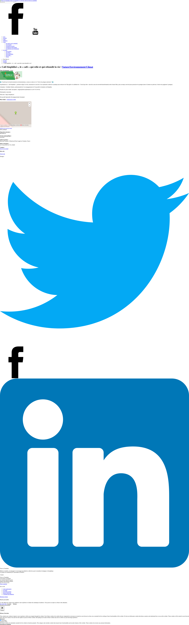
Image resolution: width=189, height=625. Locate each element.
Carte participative (7, 589)
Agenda (5, 38)
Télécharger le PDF (11, 99)
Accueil (5, 60)
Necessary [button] (2, 618)
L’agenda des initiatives (8, 594)
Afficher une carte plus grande (6, 128)
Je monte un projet (10, 46)
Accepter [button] (9, 604)
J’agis (4, 42)
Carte (4, 39)
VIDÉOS (5, 40)
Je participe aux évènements (12, 48)
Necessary (4, 620)
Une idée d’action (7, 591)
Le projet (5, 50)
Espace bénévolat (7, 593)
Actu (4, 36)
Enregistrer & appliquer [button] (5, 624)
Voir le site (2, 154)
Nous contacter (3, 584)
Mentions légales (4, 596)
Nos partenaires (9, 54)
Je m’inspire (9, 44)
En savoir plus (3, 604)
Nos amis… (8, 55)
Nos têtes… (8, 52)
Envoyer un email (4, 148)
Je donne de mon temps (11, 47)
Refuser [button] (15, 604)
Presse (7, 56)
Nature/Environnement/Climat (77, 67)
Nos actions (8, 51)
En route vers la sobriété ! (12, 43)
